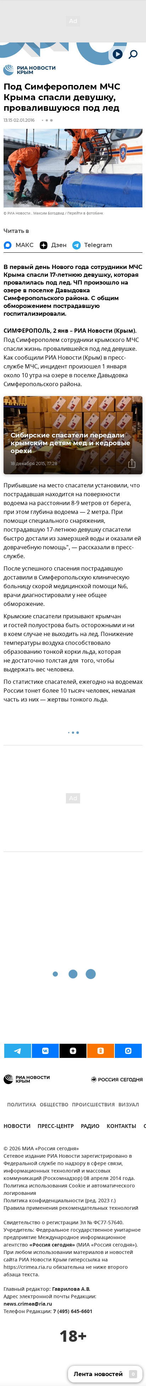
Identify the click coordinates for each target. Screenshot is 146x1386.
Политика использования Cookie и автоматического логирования (69, 1190)
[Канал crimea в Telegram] (17, 1051)
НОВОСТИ (17, 1127)
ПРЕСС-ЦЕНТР (56, 1127)
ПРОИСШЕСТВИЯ (93, 1105)
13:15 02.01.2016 (19, 120)
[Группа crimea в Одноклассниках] (100, 1051)
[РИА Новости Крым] (29, 70)
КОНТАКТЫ (121, 1127)
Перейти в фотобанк (85, 213)
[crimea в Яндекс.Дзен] (73, 1051)
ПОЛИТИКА (21, 1105)
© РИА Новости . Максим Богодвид (34, 213)
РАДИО (90, 1127)
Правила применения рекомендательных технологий (71, 1208)
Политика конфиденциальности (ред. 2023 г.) (60, 1201)
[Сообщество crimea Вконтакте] (45, 1051)
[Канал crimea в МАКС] (128, 1051)
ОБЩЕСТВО (54, 1105)
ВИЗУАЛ (128, 1105)
